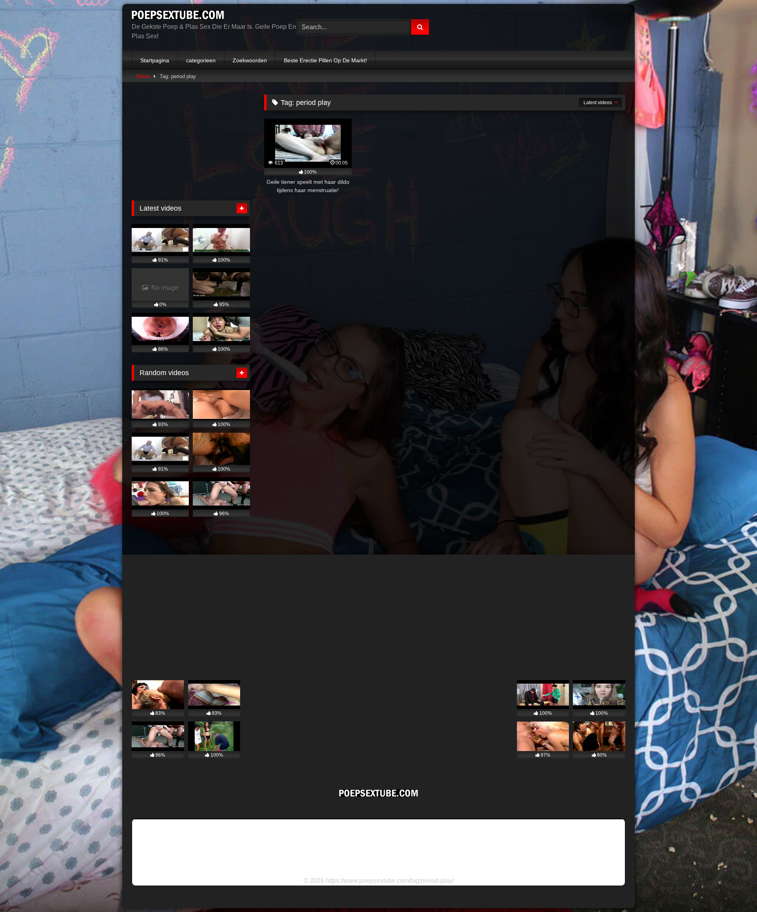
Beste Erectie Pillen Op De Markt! (325, 60)
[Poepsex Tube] (178, 16)
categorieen (201, 60)
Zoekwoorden (250, 60)
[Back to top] (732, 888)
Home (143, 76)
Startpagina (154, 60)
